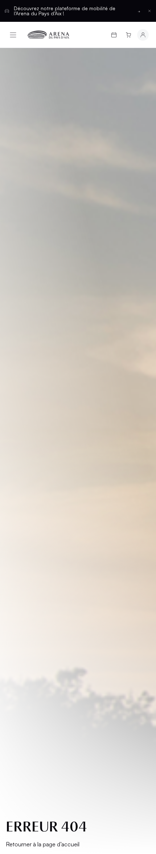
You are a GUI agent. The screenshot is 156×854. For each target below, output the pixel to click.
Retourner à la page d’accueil (42, 844)
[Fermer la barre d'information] (149, 11)
